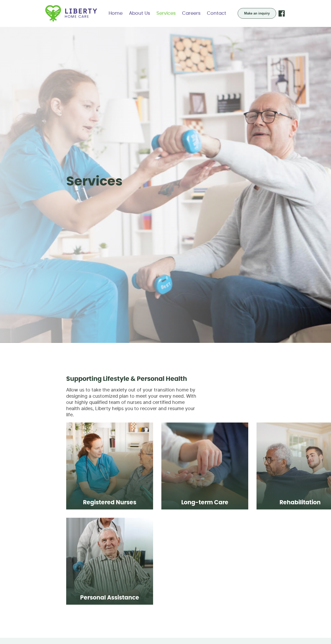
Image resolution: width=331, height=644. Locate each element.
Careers (191, 13)
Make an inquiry (257, 13)
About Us (139, 13)
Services (166, 13)
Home (116, 13)
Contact (216, 13)
